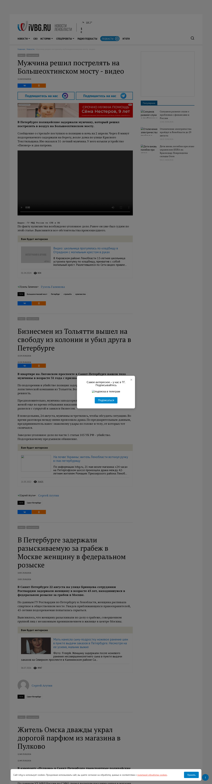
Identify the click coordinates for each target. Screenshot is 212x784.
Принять (191, 774)
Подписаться (106, 400)
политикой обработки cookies (152, 774)
